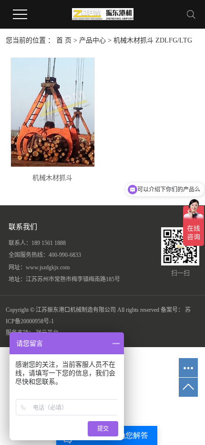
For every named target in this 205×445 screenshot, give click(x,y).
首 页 (64, 40)
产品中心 (92, 40)
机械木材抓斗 (52, 177)
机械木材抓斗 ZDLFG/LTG (152, 40)
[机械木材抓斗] (52, 112)
